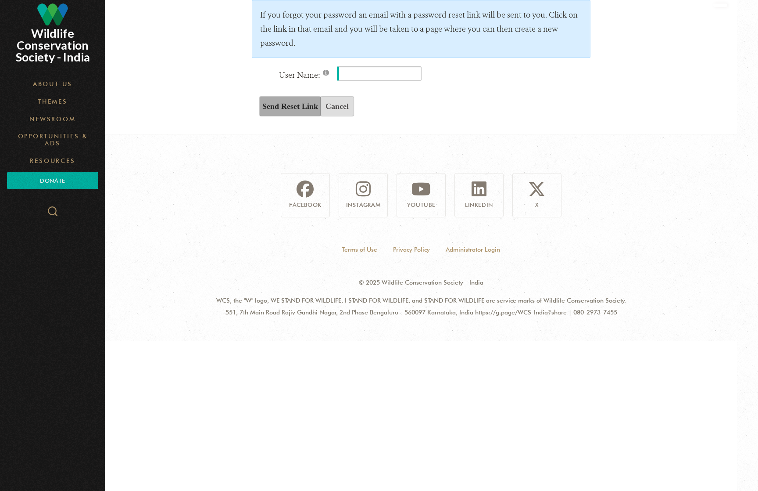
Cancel (337, 106)
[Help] (326, 72)
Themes (53, 101)
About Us (52, 83)
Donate (52, 180)
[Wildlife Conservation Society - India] (52, 14)
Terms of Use (359, 249)
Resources (52, 160)
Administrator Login (473, 249)
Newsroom (52, 119)
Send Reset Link (290, 106)
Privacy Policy (411, 249)
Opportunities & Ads (53, 140)
